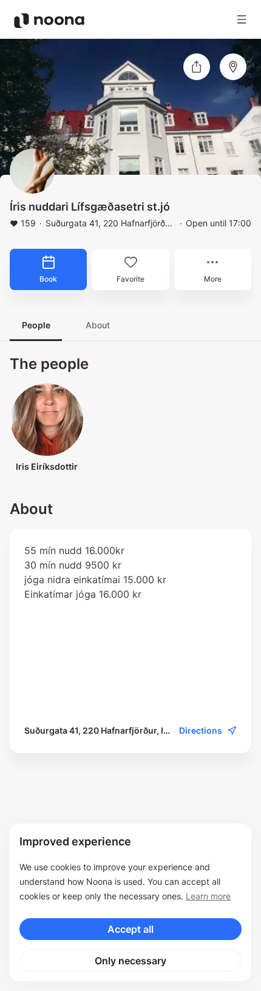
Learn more (208, 896)
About (98, 325)
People (36, 325)
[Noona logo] (49, 20)
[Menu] (241, 19)
